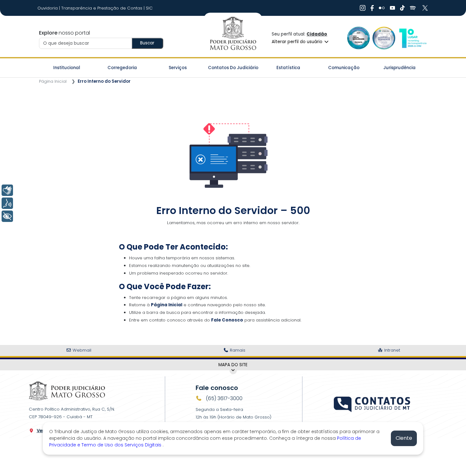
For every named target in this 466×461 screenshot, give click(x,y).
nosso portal (64, 32)
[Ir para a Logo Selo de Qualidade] (358, 38)
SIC (149, 8)
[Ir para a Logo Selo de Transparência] (383, 38)
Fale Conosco (227, 320)
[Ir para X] (425, 8)
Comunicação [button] (343, 68)
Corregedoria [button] (122, 68)
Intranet (391, 350)
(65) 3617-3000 (223, 398)
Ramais (237, 350)
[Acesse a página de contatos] (372, 403)
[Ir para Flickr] (381, 8)
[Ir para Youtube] (392, 8)
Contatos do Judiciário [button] (233, 68)
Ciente (404, 438)
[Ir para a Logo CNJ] (412, 38)
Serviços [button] (178, 68)
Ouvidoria (48, 8)
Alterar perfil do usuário (298, 42)
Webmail (81, 350)
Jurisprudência (399, 68)
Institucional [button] (66, 68)
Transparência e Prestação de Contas (102, 8)
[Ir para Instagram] (362, 8)
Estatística (288, 68)
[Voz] (7, 203)
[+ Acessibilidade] (7, 216)
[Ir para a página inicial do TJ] (67, 391)
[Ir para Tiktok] (402, 8)
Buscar (147, 43)
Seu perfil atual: (299, 34)
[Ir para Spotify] (412, 8)
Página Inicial (53, 81)
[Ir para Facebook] (372, 8)
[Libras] (7, 190)
